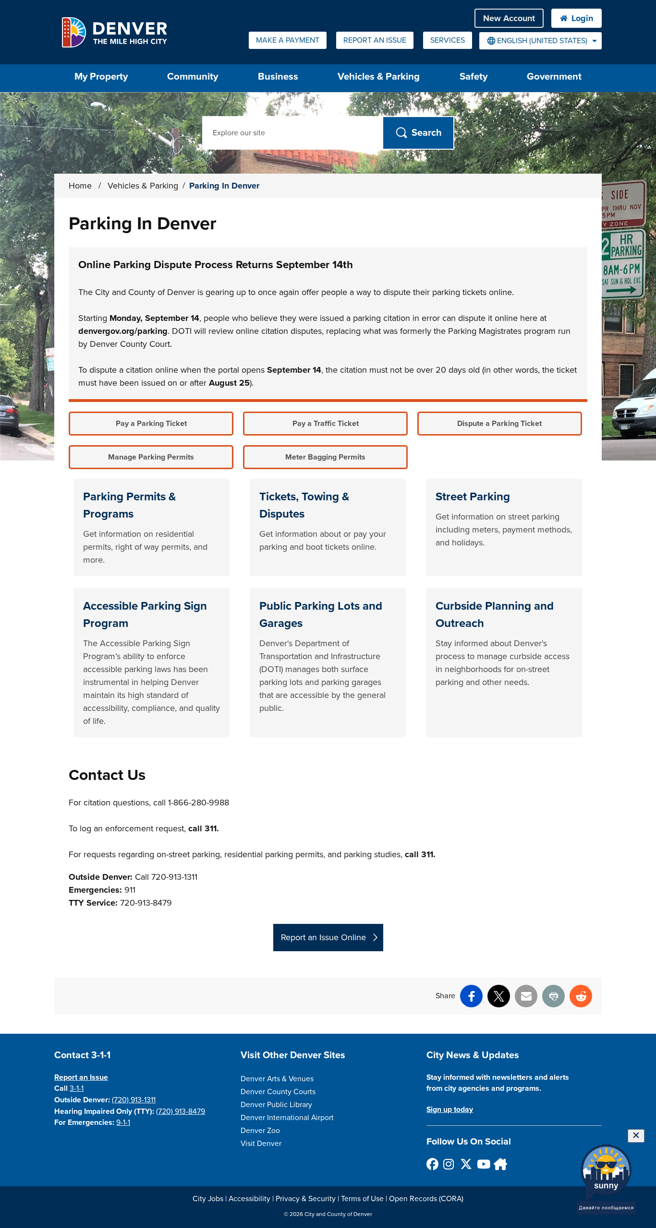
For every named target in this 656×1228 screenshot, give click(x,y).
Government (554, 77)
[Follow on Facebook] (431, 1163)
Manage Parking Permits (151, 457)
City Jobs (208, 1198)
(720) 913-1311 (134, 1100)
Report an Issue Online (323, 937)
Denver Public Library (276, 1104)
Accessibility (249, 1198)
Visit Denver (261, 1143)
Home (80, 185)
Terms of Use (362, 1198)
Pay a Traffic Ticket (325, 423)
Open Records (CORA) (426, 1198)
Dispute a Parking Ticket (499, 423)
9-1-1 (123, 1122)
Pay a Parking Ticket (151, 423)
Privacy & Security (306, 1198)
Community (192, 77)
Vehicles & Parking (379, 77)
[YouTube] (482, 1163)
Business (278, 77)
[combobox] (540, 40)
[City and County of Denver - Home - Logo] (114, 32)
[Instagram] (448, 1163)
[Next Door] (499, 1163)
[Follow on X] (465, 1163)
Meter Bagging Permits (325, 457)
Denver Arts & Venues (277, 1078)
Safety (473, 77)
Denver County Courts (278, 1091)
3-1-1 (77, 1088)
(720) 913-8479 (180, 1111)
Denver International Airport (287, 1117)
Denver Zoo (260, 1130)
